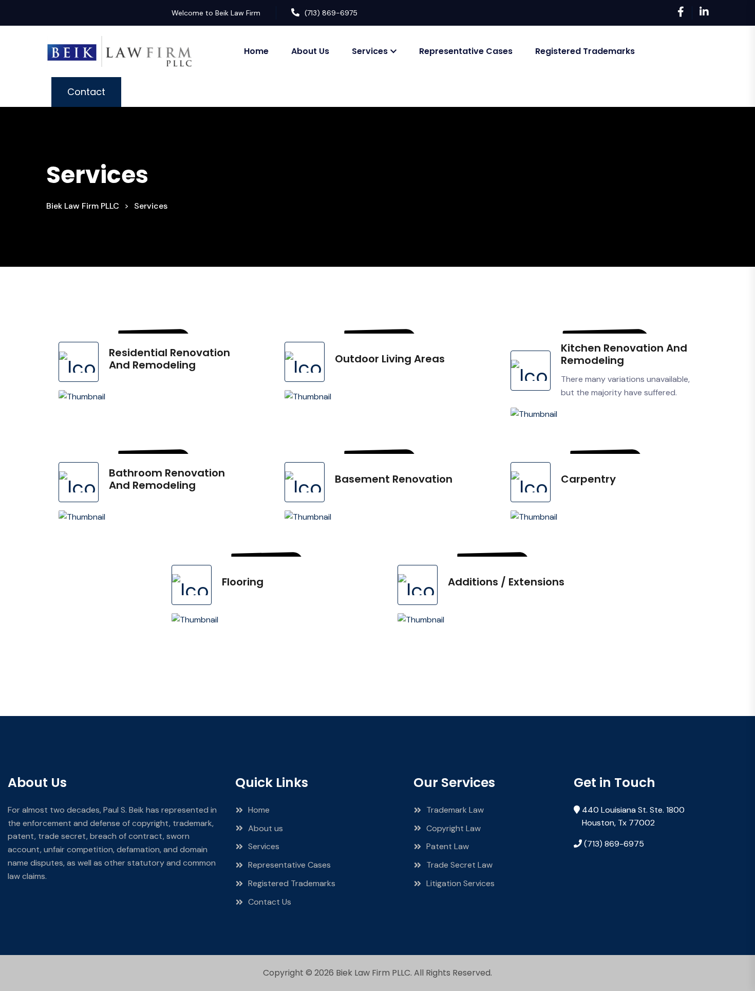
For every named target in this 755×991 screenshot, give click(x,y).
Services (370, 51)
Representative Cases (466, 51)
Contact (86, 91)
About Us (310, 51)
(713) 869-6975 (331, 12)
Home (256, 51)
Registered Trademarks (585, 51)
